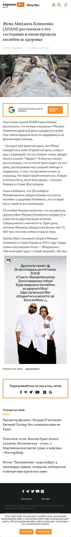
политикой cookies (38, 524)
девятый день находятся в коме (40, 130)
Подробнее (43, 531)
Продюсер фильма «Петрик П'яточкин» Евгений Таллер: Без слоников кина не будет (32, 425)
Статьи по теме (14, 410)
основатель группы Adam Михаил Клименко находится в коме (34, 214)
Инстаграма (34, 184)
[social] (21, 392)
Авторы (45, 498)
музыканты (32, 368)
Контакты (26, 498)
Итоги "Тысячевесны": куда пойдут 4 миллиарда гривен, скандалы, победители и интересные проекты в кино (34, 467)
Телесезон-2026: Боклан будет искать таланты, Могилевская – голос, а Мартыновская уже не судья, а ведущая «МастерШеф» (32, 446)
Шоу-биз (33, 5)
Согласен (26, 531)
